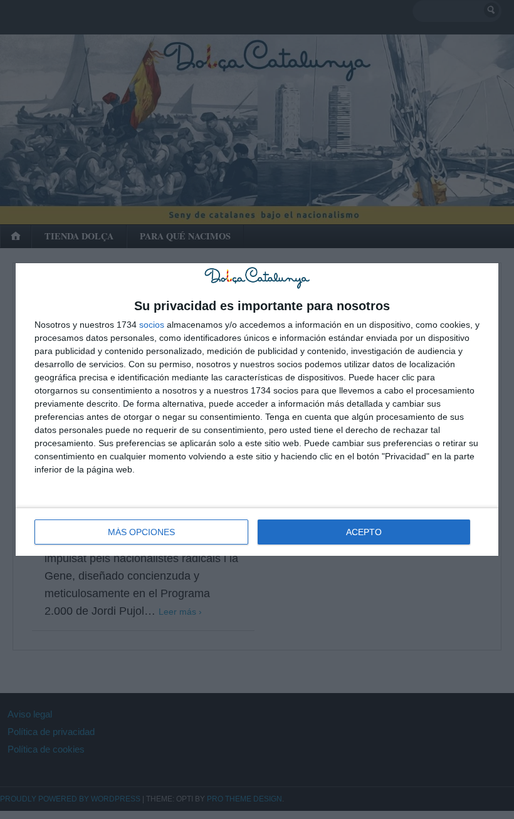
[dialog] (257, 409)
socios (151, 324)
